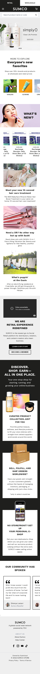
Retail (10, 3)
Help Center (20, 640)
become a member (20, 352)
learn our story (20, 346)
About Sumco (20, 637)
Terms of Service (25, 660)
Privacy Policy (13, 660)
